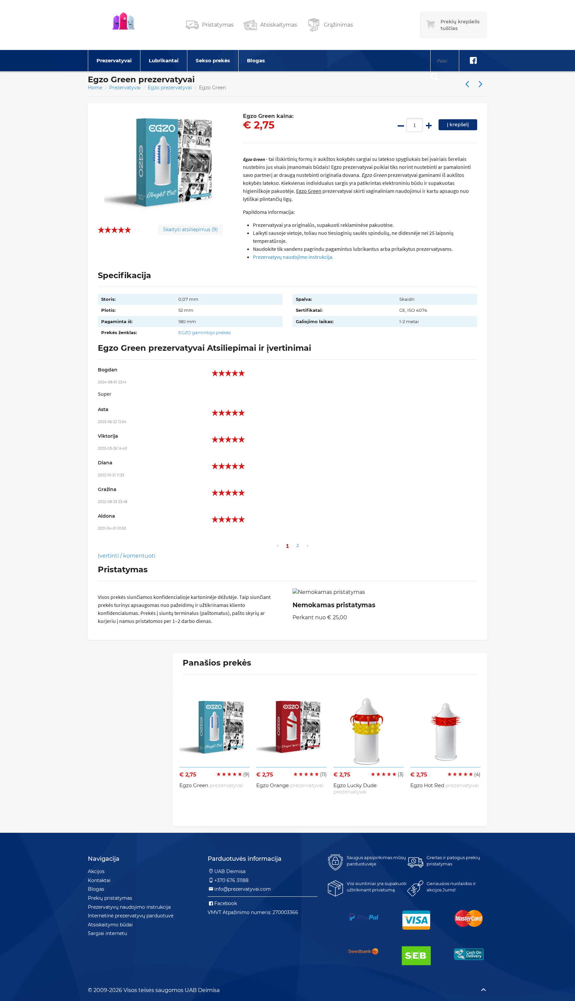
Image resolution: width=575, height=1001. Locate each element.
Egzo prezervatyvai (170, 88)
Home (95, 88)
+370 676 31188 (231, 880)
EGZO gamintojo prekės (204, 332)
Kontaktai (99, 880)
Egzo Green (211, 785)
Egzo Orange (289, 785)
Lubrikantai (164, 60)
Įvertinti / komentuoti (126, 556)
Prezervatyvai (114, 60)
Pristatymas (218, 25)
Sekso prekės (213, 60)
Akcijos (96, 871)
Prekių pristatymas (110, 898)
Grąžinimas (338, 25)
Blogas (256, 60)
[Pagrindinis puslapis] (123, 25)
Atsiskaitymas (278, 25)
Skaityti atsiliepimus (190, 230)
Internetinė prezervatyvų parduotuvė (130, 916)
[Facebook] (473, 60)
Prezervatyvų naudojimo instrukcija (129, 907)
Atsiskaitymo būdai (110, 925)
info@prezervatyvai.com (242, 889)
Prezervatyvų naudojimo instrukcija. (293, 256)
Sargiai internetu (107, 933)
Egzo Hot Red (444, 785)
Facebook (225, 903)
